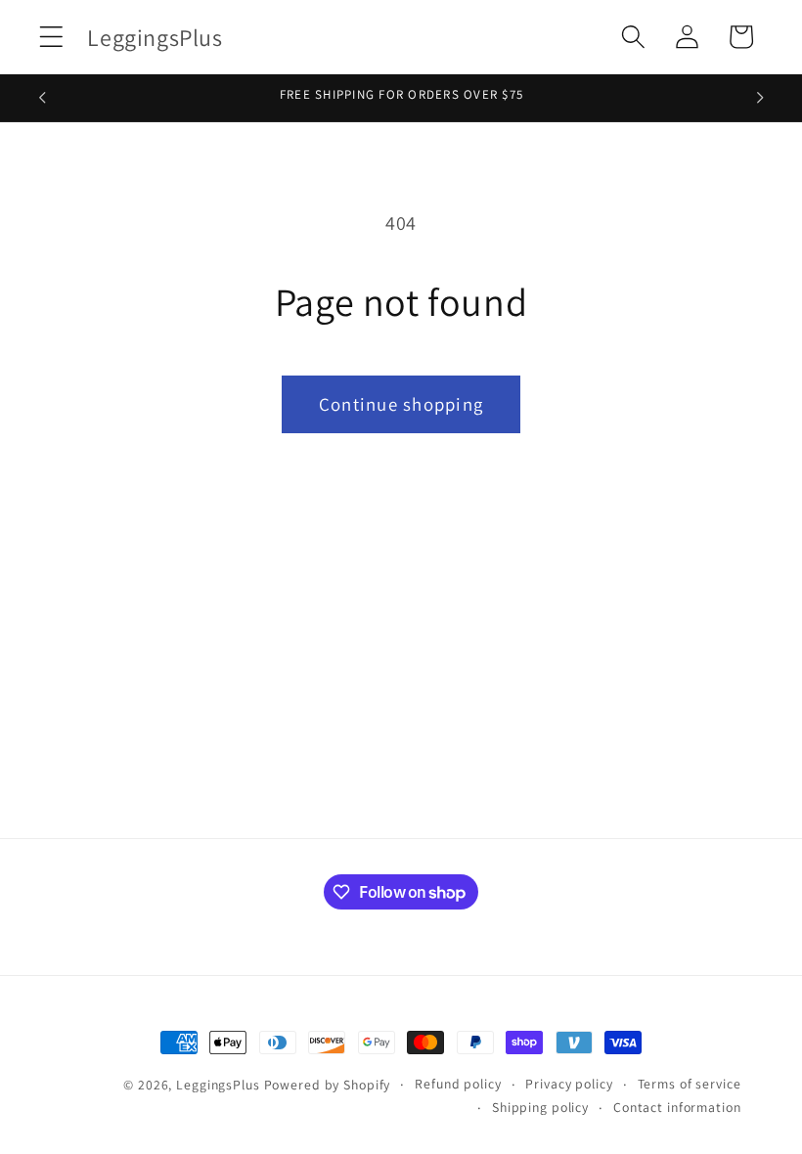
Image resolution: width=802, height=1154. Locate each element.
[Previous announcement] (42, 97)
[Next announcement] (759, 97)
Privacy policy (568, 1083)
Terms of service (689, 1083)
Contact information (677, 1107)
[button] (51, 37)
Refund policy (458, 1083)
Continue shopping (401, 404)
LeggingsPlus (218, 1084)
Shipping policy (540, 1107)
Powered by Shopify (327, 1084)
